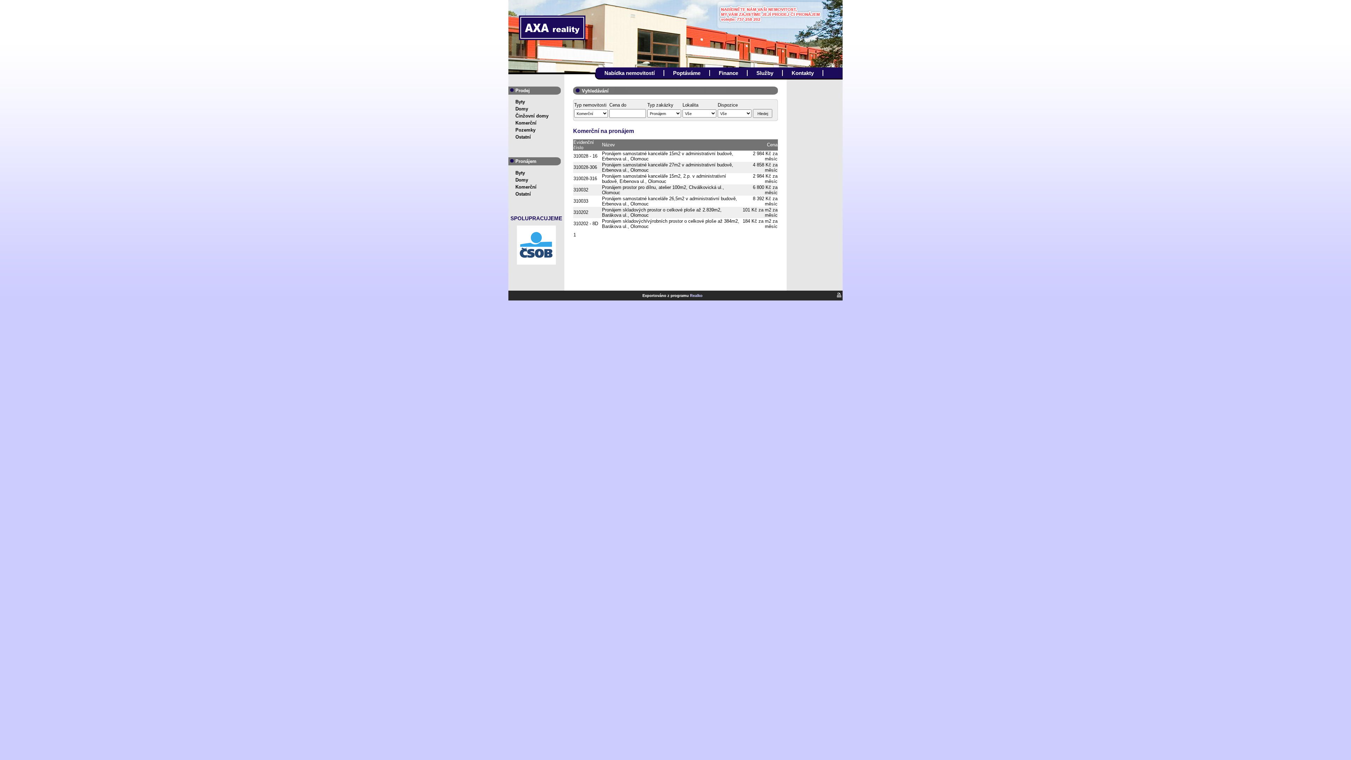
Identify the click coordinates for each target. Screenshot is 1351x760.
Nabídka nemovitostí (629, 73)
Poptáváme (686, 73)
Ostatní (523, 137)
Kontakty (803, 73)
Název (608, 144)
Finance (728, 73)
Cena (772, 144)
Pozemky (525, 130)
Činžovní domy (531, 116)
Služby (764, 73)
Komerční (526, 123)
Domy (521, 109)
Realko (696, 295)
